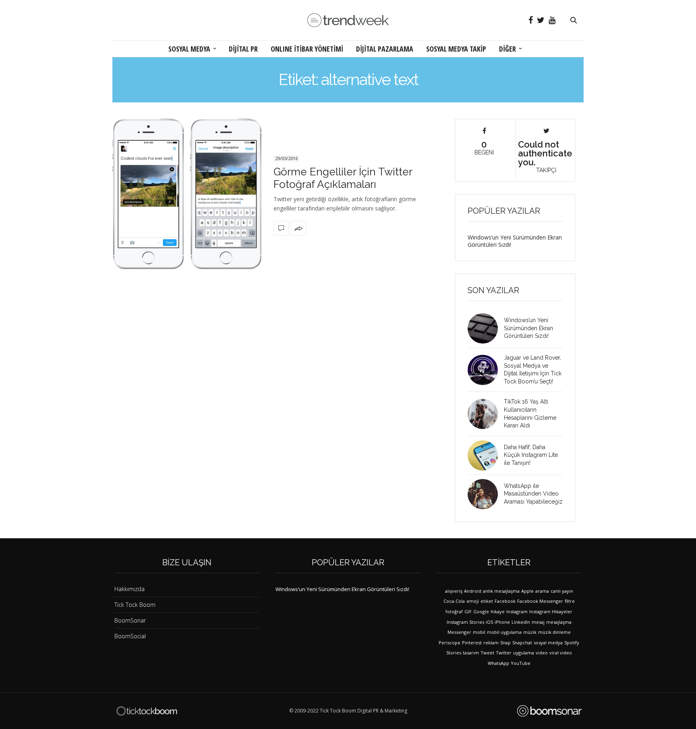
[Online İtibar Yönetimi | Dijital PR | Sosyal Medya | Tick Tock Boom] (146, 711)
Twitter (504, 653)
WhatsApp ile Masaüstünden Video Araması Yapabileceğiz (533, 494)
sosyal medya (548, 642)
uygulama (523, 653)
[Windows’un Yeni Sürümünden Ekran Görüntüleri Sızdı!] (486, 328)
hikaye (498, 611)
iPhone (502, 622)
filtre (570, 601)
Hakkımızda (129, 589)
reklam (491, 642)
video (542, 653)
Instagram (517, 611)
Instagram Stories (465, 622)
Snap (505, 642)
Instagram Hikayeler (550, 611)
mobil (479, 632)
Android (472, 591)
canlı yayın (562, 591)
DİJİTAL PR (243, 49)
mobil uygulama (504, 632)
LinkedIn (521, 622)
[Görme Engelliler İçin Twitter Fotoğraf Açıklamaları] (186, 194)
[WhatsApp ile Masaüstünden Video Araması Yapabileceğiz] (486, 494)
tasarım (471, 653)
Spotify (571, 642)
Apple (527, 591)
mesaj (538, 622)
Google (481, 611)
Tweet (487, 653)
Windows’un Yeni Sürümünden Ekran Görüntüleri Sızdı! (515, 240)
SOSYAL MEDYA (189, 49)
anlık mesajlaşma (501, 591)
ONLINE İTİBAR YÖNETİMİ (307, 49)
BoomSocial (130, 636)
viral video (560, 653)
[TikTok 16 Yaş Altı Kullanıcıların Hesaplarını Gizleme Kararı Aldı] (486, 414)
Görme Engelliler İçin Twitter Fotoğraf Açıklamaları (342, 178)
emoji (472, 601)
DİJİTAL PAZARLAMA (384, 49)
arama (542, 591)
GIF (468, 611)
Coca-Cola (454, 601)
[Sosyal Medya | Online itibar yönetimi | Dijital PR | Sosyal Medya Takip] (348, 20)
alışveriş (453, 591)
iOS (489, 622)
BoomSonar (130, 620)
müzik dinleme (554, 632)
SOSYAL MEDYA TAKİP (456, 49)
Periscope (449, 642)
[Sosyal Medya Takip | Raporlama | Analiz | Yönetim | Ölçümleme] (549, 711)
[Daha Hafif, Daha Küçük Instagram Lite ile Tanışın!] (486, 455)
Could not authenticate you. (545, 156)
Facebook (505, 601)
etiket (487, 601)
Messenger (459, 632)
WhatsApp (498, 663)
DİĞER (507, 49)
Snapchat (522, 642)
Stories (453, 653)
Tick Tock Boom (134, 604)
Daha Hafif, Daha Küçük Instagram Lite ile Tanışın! (531, 455)
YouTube (520, 663)
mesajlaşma (559, 622)
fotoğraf (454, 611)
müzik (529, 632)
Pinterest (472, 642)
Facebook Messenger (540, 601)
